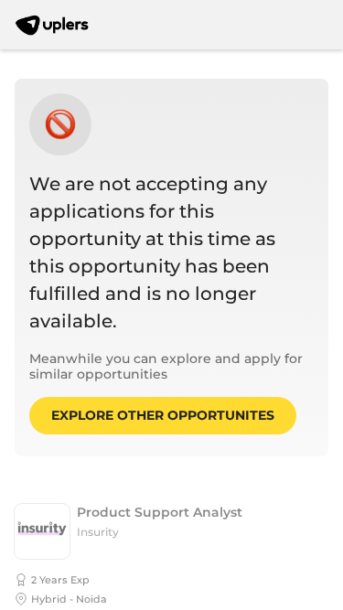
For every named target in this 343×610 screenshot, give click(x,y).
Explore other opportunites (162, 415)
